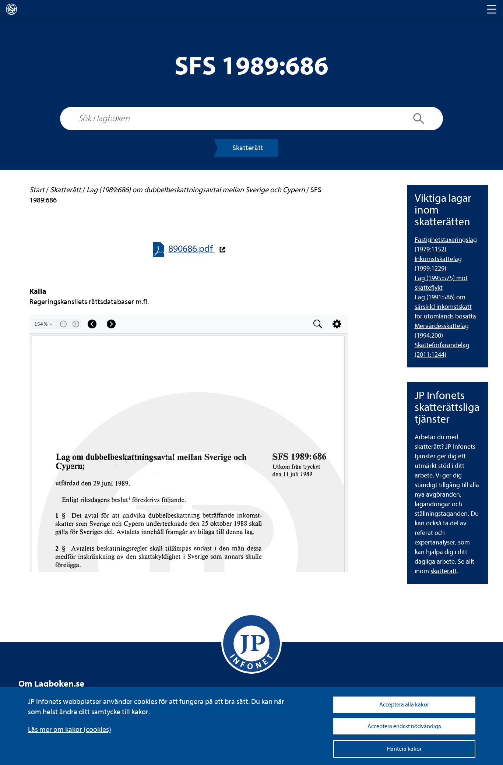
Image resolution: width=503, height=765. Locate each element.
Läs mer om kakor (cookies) (69, 729)
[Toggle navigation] (491, 9)
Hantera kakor (404, 748)
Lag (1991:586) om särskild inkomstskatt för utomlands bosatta (445, 306)
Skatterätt (247, 148)
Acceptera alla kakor (404, 704)
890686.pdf (191, 248)
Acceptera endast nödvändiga (404, 726)
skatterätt (443, 571)
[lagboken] (11, 9)
